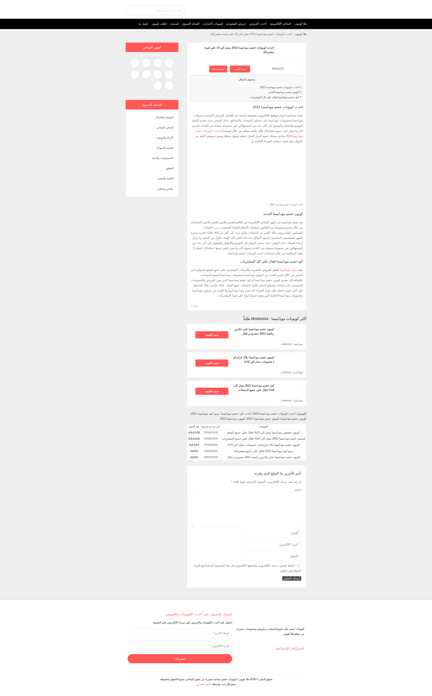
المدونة (174, 23)
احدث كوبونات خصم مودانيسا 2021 (280, 87)
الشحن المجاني (165, 127)
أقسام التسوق (190, 23)
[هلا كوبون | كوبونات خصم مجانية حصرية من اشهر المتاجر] (297, 9)
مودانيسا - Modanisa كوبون (290, 344)
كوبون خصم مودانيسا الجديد (284, 92)
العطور (169, 168)
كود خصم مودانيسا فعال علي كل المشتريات (275, 97)
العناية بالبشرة (165, 178)
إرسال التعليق (292, 578)
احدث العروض (258, 23)
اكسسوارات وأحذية (162, 158)
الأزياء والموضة (165, 137)
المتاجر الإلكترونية (280, 23)
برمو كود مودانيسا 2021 (205, 413)
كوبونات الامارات (213, 23)
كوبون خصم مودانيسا (293, 418)
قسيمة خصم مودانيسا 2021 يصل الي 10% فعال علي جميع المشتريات (263, 438)
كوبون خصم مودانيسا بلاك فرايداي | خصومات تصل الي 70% (263, 444)
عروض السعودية (236, 23)
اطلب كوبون (159, 23)
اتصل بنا (143, 23)
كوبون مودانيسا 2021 (232, 418)
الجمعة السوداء (165, 147)
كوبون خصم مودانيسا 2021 (263, 418)
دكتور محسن (204, 684)
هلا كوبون (300, 23)
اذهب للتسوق (218, 69)
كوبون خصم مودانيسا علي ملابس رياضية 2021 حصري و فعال (263, 457)
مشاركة (195, 305)
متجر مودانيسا (288, 270)
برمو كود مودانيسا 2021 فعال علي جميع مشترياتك (263, 451)
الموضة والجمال (164, 117)
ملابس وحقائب (165, 188)
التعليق (297, 489)
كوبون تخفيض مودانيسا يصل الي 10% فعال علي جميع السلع (263, 432)
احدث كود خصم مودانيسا (236, 413)
